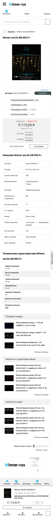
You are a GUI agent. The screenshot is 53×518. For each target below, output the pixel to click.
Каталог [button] (7, 484)
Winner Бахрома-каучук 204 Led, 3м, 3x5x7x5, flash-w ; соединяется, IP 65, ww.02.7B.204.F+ (30, 430)
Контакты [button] (6, 14)
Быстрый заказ (17, 146)
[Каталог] (4, 4)
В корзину (38, 146)
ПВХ (6, 308)
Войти (27, 14)
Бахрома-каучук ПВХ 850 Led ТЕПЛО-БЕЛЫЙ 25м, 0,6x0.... (31, 497)
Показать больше (41, 352)
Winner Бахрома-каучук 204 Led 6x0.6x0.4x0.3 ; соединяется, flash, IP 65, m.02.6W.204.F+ (31, 388)
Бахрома (11, 32)
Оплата (16, 484)
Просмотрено (37, 515)
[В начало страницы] (48, 513)
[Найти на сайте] (47, 22)
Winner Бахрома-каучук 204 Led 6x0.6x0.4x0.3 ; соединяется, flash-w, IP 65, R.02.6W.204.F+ (31, 378)
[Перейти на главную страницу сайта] (20, 4)
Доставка (26, 484)
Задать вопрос (52, 259)
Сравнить (6, 515)
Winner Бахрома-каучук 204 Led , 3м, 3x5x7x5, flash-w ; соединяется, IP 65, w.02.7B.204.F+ (30, 421)
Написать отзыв (41, 450)
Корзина (47, 14)
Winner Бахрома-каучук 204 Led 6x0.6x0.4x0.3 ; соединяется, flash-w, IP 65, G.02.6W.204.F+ (31, 368)
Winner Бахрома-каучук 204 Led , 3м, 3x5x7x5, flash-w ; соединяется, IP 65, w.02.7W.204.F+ (30, 411)
